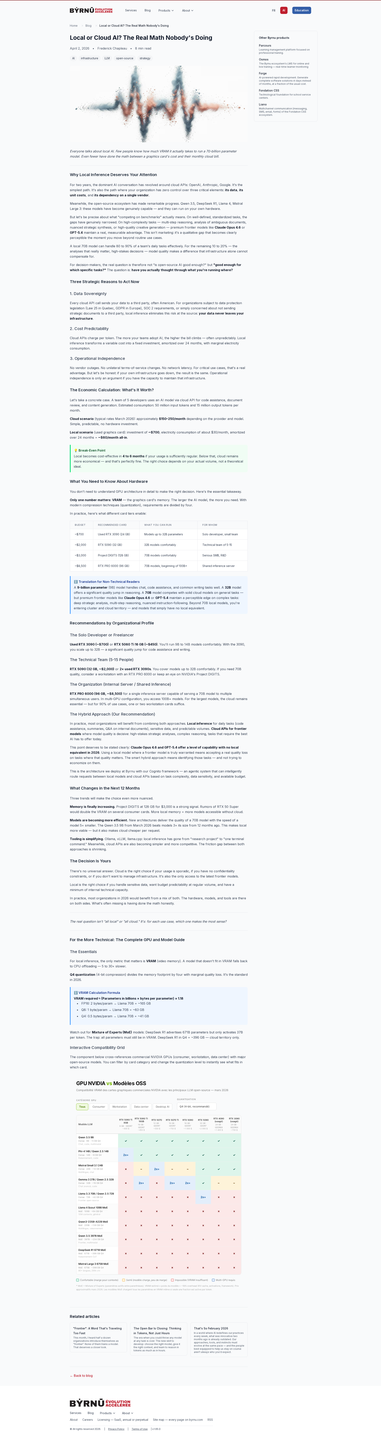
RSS (210, 1419)
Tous (82, 1106)
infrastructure (89, 58)
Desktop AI (162, 1106)
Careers (87, 1419)
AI (284, 10)
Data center (141, 1106)
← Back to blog (81, 1376)
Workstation (119, 1106)
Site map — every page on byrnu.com (178, 1419)
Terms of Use (140, 1428)
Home (74, 25)
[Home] (91, 10)
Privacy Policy (116, 1428)
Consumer (98, 1106)
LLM (107, 58)
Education (302, 10)
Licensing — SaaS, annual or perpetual (123, 1419)
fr (273, 10)
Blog (88, 25)
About (74, 1419)
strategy (145, 58)
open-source (124, 58)
